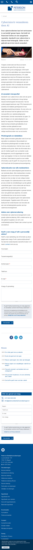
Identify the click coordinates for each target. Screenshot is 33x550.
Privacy (10, 536)
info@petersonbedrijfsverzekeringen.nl (17, 401)
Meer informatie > (12, 544)
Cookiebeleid (4, 539)
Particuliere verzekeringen (8, 486)
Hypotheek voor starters (8, 499)
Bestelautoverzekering (7, 473)
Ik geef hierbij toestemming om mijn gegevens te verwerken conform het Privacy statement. (17, 307)
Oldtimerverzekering (6, 478)
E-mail (3, 279)
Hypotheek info (5, 496)
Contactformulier (6, 523)
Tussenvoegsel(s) (7, 256)
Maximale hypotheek (7, 504)
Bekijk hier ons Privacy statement (16, 315)
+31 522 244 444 (10, 398)
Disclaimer (4, 536)
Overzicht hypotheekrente (8, 502)
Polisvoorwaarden (6, 515)
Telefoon (4, 271)
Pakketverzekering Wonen (8, 481)
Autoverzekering (5, 470)
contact (7, 244)
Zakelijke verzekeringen (7, 489)
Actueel (5, 16)
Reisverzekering (5, 483)
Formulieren (4, 512)
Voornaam (4, 249)
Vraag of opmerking (7, 286)
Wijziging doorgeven (6, 528)
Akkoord (5, 547)
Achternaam (5, 264)
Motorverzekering (6, 475)
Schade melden (5, 525)
